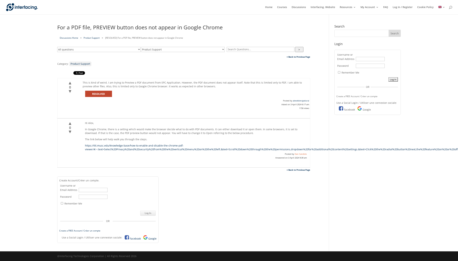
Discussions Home (69, 37)
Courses (282, 7)
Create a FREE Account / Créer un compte (79, 230)
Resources (346, 7)
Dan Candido (301, 154)
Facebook (135, 238)
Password (66, 196)
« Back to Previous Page (298, 56)
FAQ (385, 7)
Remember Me (73, 203)
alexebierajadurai (301, 100)
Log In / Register (403, 7)
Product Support (92, 37)
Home (268, 7)
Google (152, 238)
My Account (367, 7)
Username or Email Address (68, 188)
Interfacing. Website (323, 7)
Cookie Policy (425, 7)
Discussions (299, 7)
